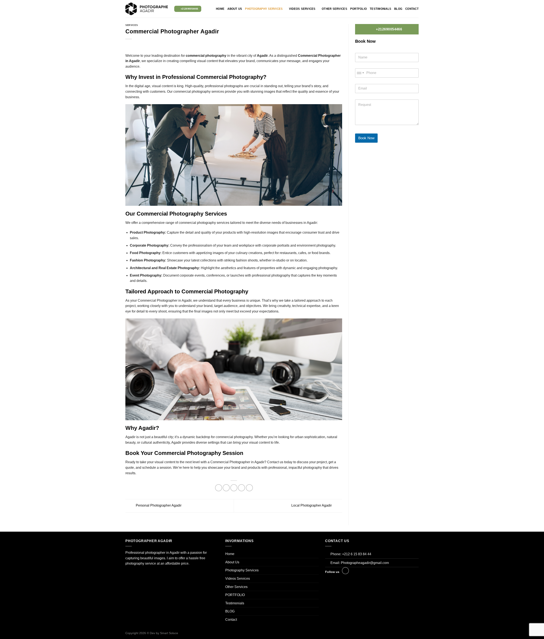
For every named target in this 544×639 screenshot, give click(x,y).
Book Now (366, 138)
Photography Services (264, 8)
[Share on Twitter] (226, 487)
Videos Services (302, 8)
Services (131, 25)
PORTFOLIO (358, 8)
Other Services (334, 8)
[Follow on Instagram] (345, 570)
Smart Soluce (169, 633)
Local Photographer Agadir (312, 505)
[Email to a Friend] (233, 487)
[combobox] (360, 73)
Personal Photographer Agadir (158, 505)
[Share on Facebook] (218, 487)
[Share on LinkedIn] (249, 487)
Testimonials (380, 8)
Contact (412, 8)
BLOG (398, 8)
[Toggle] (317, 570)
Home (220, 8)
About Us (234, 8)
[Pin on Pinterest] (241, 487)
